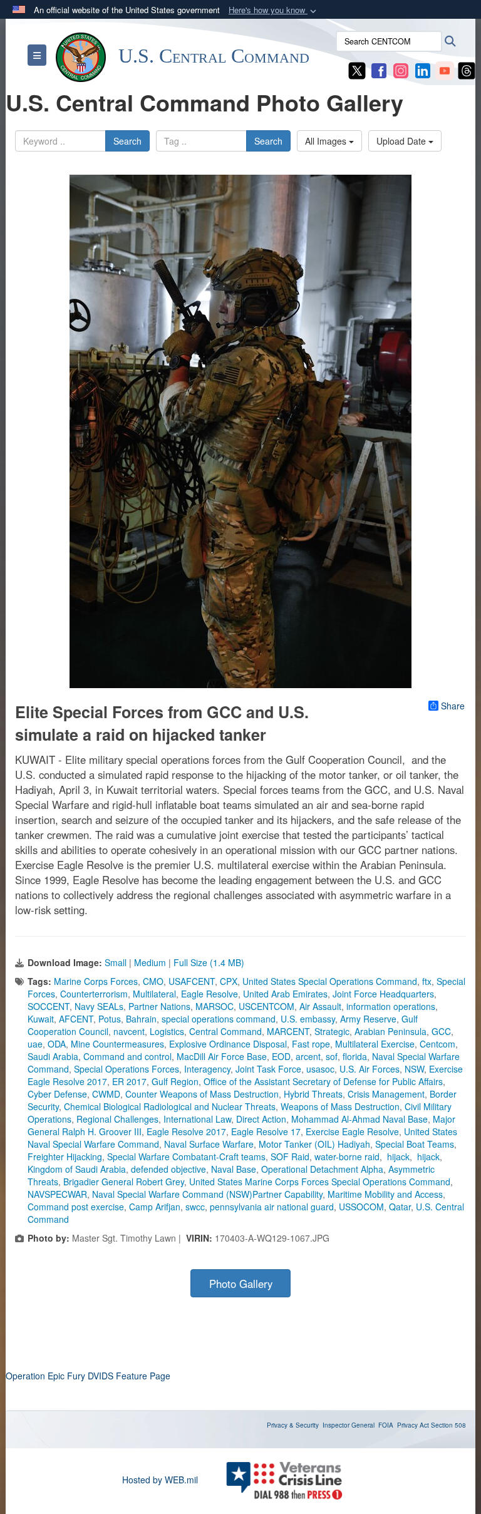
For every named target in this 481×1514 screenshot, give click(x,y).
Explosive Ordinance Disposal (228, 1044)
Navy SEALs (99, 1006)
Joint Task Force (268, 1069)
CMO (153, 981)
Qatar (400, 1206)
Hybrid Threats (313, 1094)
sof (332, 1056)
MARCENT (288, 1031)
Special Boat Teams (414, 1144)
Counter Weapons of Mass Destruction (202, 1094)
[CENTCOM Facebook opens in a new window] (379, 69)
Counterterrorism (94, 993)
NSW (414, 1069)
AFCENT (76, 1018)
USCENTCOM (266, 1006)
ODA (57, 1044)
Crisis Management (386, 1094)
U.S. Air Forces (369, 1069)
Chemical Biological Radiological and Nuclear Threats (170, 1106)
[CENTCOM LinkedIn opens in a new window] (423, 69)
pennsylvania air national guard (272, 1206)
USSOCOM (361, 1206)
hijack (397, 1156)
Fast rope (311, 1044)
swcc (195, 1206)
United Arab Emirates (285, 993)
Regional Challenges (117, 1119)
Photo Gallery (240, 1283)
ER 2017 (129, 1081)
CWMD (106, 1094)
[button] (274, 10)
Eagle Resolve (209, 993)
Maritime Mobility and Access (385, 1194)
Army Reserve (368, 1018)
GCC (441, 1031)
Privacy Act (413, 1425)
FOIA (385, 1425)
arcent (308, 1056)
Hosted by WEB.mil (160, 1479)
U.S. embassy (308, 1018)
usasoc (320, 1069)
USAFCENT (191, 981)
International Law (197, 1119)
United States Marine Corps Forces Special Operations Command (319, 1181)
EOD (281, 1056)
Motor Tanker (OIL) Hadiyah (314, 1144)
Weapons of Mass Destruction (340, 1106)
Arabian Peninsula (390, 1031)
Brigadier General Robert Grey (123, 1181)
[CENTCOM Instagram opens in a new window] (401, 69)
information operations (390, 1006)
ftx (427, 981)
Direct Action (261, 1119)
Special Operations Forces (126, 1069)
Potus (109, 1018)
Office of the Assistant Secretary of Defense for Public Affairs (323, 1081)
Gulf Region (175, 1081)
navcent (129, 1031)
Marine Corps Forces (96, 981)
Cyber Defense (57, 1094)
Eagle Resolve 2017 (186, 1131)
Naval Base (233, 1169)
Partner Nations (159, 1006)
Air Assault (320, 1006)
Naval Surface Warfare (209, 1144)
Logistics (167, 1031)
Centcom (437, 1044)
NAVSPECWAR (57, 1194)
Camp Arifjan (154, 1206)
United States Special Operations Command (329, 981)
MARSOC (214, 1006)
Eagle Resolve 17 (266, 1131)
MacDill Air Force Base (222, 1056)
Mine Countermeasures (117, 1044)
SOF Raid (290, 1156)
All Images (327, 141)
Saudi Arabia (53, 1056)
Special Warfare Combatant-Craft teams (186, 1156)
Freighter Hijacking (65, 1156)
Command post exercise (76, 1206)
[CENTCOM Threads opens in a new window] (467, 69)
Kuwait (41, 1018)
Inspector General (349, 1425)
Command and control (127, 1056)
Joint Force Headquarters (383, 993)
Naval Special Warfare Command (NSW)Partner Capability (207, 1194)
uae (35, 1044)
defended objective (168, 1169)
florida (355, 1056)
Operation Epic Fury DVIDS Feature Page (88, 1375)
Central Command (225, 1031)
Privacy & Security (293, 1425)
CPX (228, 981)
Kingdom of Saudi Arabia (77, 1169)
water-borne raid (347, 1156)
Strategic (331, 1031)
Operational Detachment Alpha (322, 1169)
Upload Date (402, 141)
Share (453, 706)
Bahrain (141, 1018)
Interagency (207, 1069)
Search (127, 141)
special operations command (219, 1018)
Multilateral (154, 993)
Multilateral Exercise (375, 1044)
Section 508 (448, 1425)
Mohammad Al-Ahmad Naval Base (359, 1119)
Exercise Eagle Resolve (352, 1131)
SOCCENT (49, 1006)
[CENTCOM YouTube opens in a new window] (445, 69)
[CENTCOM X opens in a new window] (357, 69)
